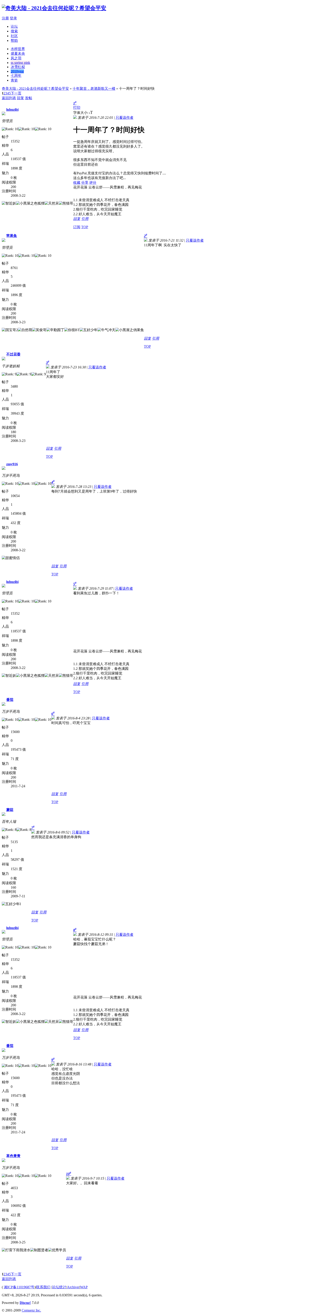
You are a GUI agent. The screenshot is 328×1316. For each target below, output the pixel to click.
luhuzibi (12, 109)
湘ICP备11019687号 (19, 1287)
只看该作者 (124, 117)
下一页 (16, 93)
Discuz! (25, 1303)
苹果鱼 (11, 236)
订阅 (76, 227)
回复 (20, 98)
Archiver (73, 1287)
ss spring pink (20, 63)
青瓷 (14, 80)
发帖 (28, 98)
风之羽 (16, 58)
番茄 (9, 700)
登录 (13, 18)
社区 (14, 36)
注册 (5, 18)
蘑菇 (9, 810)
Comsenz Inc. (31, 1310)
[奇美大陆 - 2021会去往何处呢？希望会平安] (54, 8)
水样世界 (18, 49)
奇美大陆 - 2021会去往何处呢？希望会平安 (35, 88)
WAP (84, 1287)
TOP (84, 227)
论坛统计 (59, 1287)
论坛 (14, 26)
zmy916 (12, 464)
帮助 (14, 40)
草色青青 (13, 1156)
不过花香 (13, 354)
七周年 (16, 75)
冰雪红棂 (18, 67)
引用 (84, 219)
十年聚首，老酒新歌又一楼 (94, 88)
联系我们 (43, 1287)
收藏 (76, 182)
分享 (84, 182)
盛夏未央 (18, 53)
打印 (76, 107)
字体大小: (81, 113)
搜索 (14, 31)
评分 (92, 182)
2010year (17, 71)
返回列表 (9, 98)
